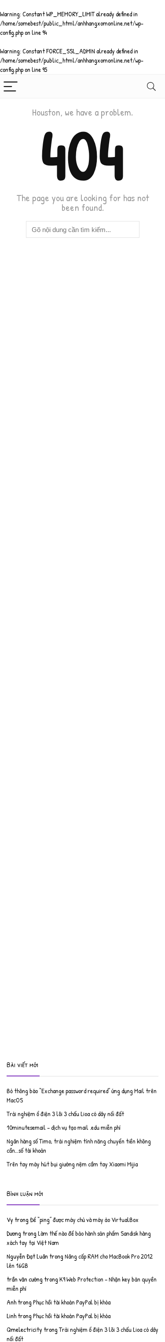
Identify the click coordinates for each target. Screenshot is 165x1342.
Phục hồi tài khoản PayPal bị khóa (71, 1302)
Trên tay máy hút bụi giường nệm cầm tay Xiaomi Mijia (72, 1164)
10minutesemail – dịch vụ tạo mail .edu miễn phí (64, 1127)
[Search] (151, 86)
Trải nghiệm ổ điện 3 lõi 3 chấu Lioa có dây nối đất (65, 1113)
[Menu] (10, 86)
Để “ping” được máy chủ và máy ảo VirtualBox (84, 1219)
